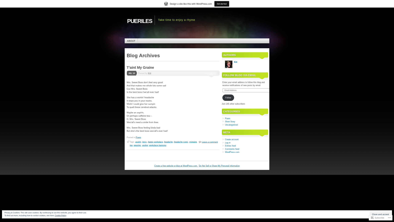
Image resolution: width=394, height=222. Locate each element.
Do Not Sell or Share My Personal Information (219, 166)
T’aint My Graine (140, 68)
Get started (222, 4)
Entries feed (230, 146)
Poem (138, 137)
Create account (232, 139)
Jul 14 (131, 73)
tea (131, 145)
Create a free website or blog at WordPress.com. (176, 166)
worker (145, 145)
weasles (137, 145)
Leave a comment (210, 142)
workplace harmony (157, 145)
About (131, 41)
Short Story (230, 121)
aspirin (138, 142)
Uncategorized (231, 125)
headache (168, 142)
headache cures (181, 142)
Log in (227, 143)
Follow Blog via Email (239, 75)
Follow (228, 98)
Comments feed (232, 149)
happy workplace (155, 142)
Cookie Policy (60, 215)
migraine (193, 142)
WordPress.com (232, 152)
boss (144, 142)
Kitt (149, 73)
